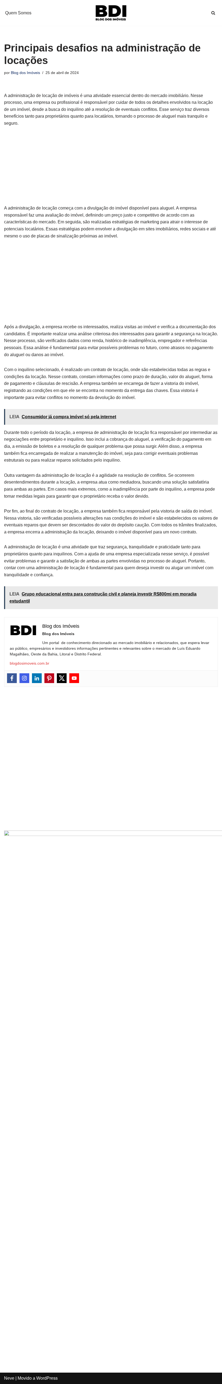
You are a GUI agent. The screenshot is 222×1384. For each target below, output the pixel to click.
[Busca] (213, 13)
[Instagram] (24, 678)
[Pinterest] (49, 678)
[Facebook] (12, 678)
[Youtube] (74, 678)
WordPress (47, 1378)
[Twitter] (62, 678)
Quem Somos (18, 13)
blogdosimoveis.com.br (29, 663)
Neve (9, 1378)
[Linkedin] (37, 678)
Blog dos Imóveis (25, 72)
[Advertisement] (111, 169)
